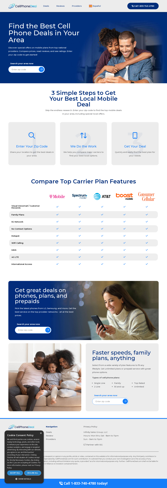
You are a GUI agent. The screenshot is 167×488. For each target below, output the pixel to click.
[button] (24, 479)
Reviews (60, 6)
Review (49, 435)
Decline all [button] (32, 473)
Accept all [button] (15, 473)
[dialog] (24, 456)
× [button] (41, 433)
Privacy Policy (90, 426)
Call (144, 6)
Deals (46, 6)
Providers (77, 6)
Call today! (85, 483)
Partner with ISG (94, 444)
